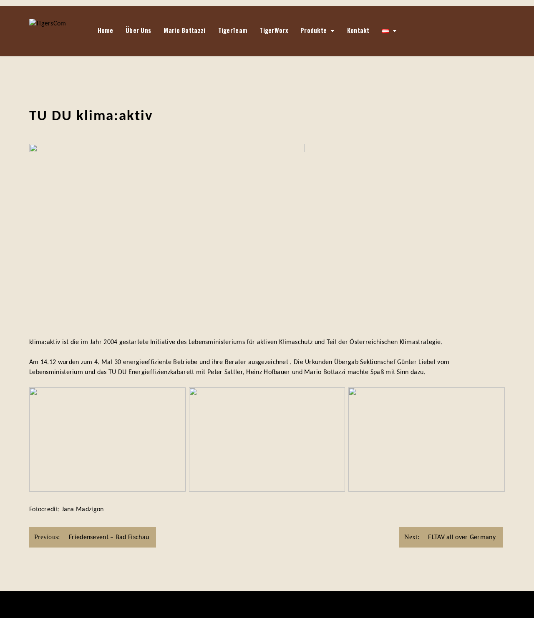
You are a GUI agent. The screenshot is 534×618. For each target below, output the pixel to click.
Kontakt (358, 30)
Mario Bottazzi (184, 30)
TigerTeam (232, 30)
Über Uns (138, 30)
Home (105, 30)
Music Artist (303, 604)
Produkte (313, 30)
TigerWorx (273, 30)
